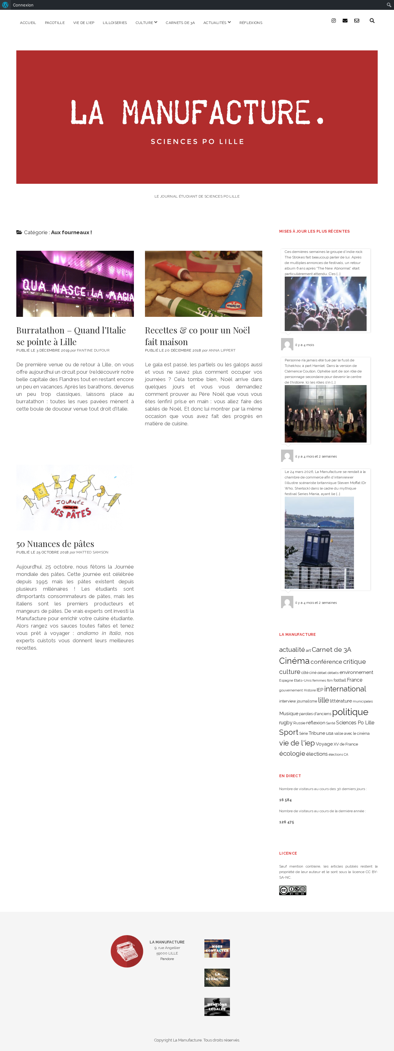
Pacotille (55, 23)
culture (289, 671)
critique (354, 661)
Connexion (23, 4)
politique (350, 712)
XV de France (346, 744)
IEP (320, 690)
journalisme (307, 701)
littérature (341, 701)
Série (303, 733)
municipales (363, 701)
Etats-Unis (303, 680)
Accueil (28, 23)
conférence (326, 661)
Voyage (324, 744)
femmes (319, 680)
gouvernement (291, 690)
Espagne (286, 680)
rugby (285, 722)
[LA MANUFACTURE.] (196, 179)
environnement (356, 672)
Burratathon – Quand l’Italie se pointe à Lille (75, 284)
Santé (330, 723)
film (330, 680)
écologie (292, 753)
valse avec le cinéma (352, 733)
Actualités (215, 23)
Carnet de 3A (331, 649)
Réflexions (251, 23)
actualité (292, 649)
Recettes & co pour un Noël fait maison (203, 284)
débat (322, 673)
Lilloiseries (115, 23)
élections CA (338, 754)
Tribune (317, 733)
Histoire (310, 690)
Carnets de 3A (180, 23)
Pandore (167, 959)
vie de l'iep (297, 743)
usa (329, 733)
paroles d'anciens (315, 713)
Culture (144, 23)
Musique (288, 713)
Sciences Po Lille (355, 723)
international (345, 689)
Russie (299, 723)
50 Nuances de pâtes (75, 497)
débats (333, 673)
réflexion (315, 723)
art (308, 650)
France (354, 680)
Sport (288, 732)
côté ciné (308, 673)
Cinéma (294, 661)
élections (317, 754)
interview (287, 701)
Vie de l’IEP (83, 23)
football (340, 680)
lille (323, 700)
